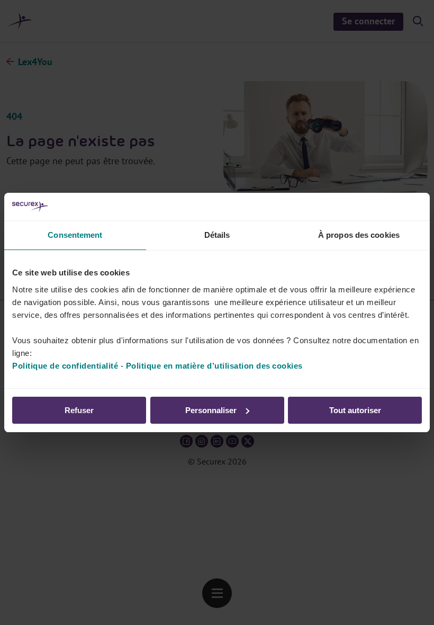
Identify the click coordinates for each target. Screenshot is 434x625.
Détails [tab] (217, 234)
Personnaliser (211, 410)
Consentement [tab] (75, 234)
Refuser (79, 410)
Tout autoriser (355, 410)
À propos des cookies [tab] (359, 234)
